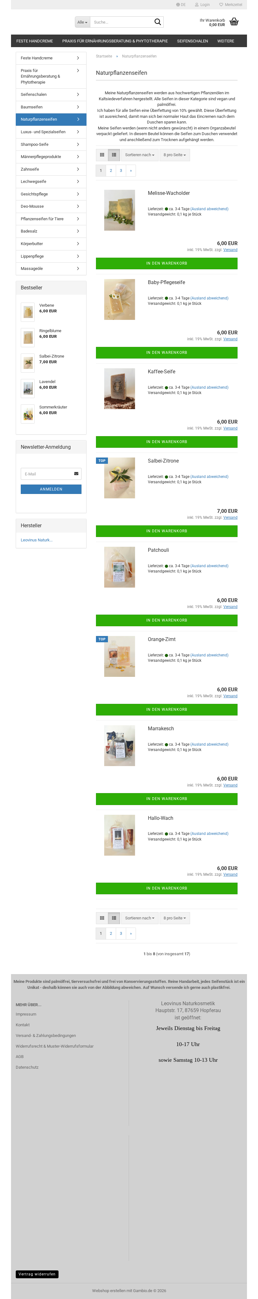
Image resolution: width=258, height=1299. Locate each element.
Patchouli (158, 550)
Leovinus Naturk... (37, 540)
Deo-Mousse (32, 206)
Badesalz (29, 231)
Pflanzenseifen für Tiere (42, 218)
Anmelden (51, 489)
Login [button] (204, 5)
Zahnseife (30, 169)
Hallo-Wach (160, 818)
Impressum (26, 1014)
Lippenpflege (32, 256)
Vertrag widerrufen (37, 1274)
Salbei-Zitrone (163, 461)
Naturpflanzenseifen (39, 119)
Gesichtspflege (34, 194)
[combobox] (140, 155)
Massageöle (32, 268)
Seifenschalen (192, 41)
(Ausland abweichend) (209, 209)
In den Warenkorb (166, 263)
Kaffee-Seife (161, 372)
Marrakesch (161, 729)
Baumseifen (31, 107)
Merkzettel (232, 5)
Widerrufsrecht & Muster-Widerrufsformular (54, 1046)
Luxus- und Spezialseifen (43, 131)
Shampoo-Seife (34, 144)
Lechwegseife (33, 181)
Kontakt (23, 1024)
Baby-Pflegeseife (166, 282)
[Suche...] (158, 22)
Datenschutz (27, 1067)
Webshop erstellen (109, 1290)
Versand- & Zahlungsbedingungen (46, 1035)
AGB (20, 1056)
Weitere (225, 41)
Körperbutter (32, 243)
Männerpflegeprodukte (41, 156)
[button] (180, 4)
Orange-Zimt (162, 639)
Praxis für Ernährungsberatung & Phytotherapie (115, 41)
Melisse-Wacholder (169, 193)
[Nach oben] (240, 1289)
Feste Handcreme (34, 41)
